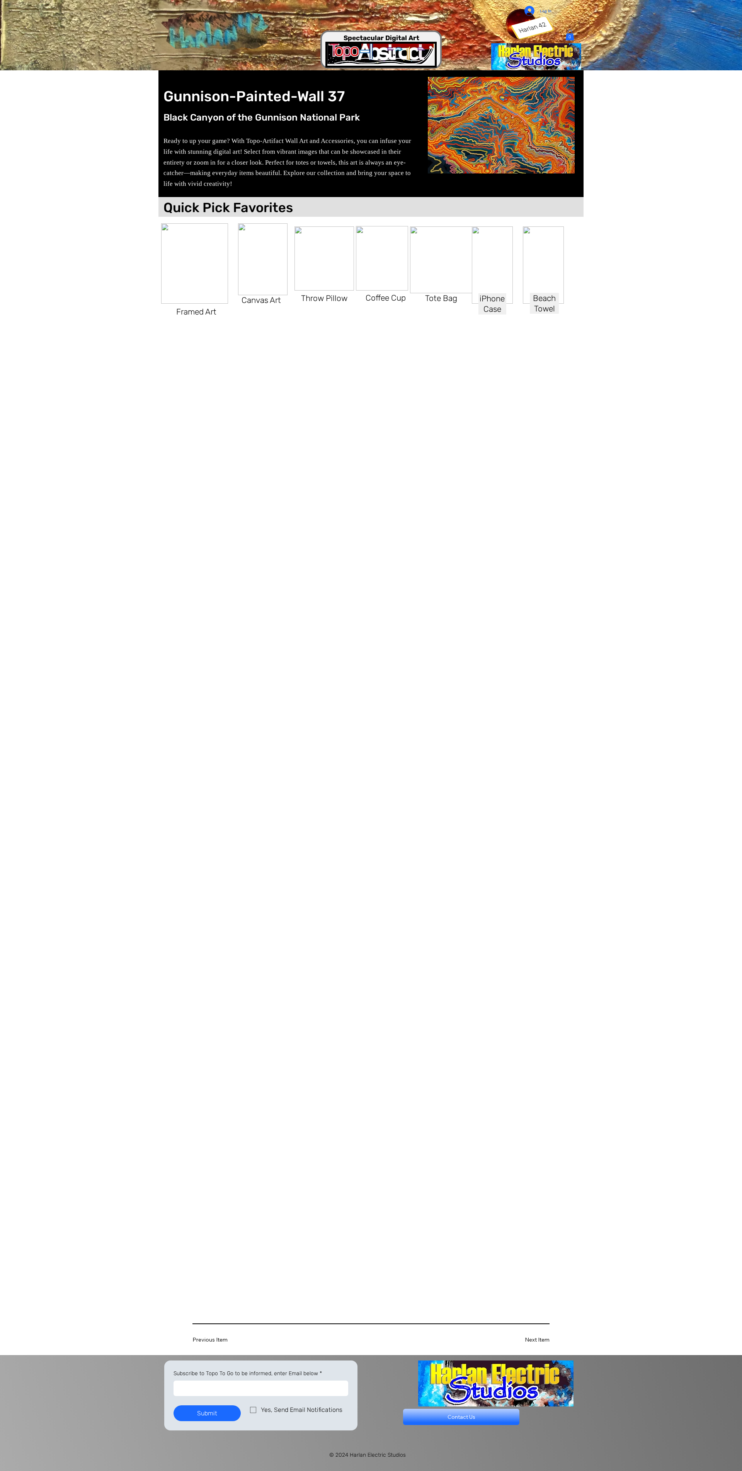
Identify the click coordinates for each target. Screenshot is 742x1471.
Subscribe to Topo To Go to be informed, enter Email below (248, 1373)
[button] (569, 35)
